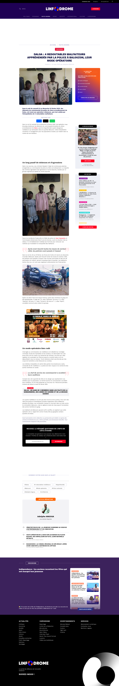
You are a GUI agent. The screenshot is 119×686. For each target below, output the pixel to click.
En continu (87, 174)
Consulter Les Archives (88, 97)
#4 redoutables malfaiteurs (42, 484)
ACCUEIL (53, 45)
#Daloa (27, 484)
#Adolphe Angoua (30, 492)
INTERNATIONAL (72, 16)
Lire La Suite (87, 160)
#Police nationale (57, 488)
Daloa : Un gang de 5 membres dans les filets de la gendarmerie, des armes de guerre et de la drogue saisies (46, 392)
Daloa (36, 128)
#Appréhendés (60, 484)
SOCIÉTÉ (62, 16)
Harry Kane (83, 89)
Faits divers (59, 49)
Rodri (81, 92)
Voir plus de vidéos (85, 609)
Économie (35, 16)
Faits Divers (46, 16)
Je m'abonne (95, 8)
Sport (55, 16)
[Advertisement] (59, 31)
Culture (82, 16)
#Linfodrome (44, 492)
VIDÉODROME (92, 16)
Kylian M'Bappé (84, 80)
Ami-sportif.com (105, 1)
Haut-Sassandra (60, 238)
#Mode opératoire (41, 488)
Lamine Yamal (83, 86)
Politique (26, 16)
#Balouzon (28, 488)
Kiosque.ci (95, 1)
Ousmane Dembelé (85, 83)
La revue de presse (87, 126)
